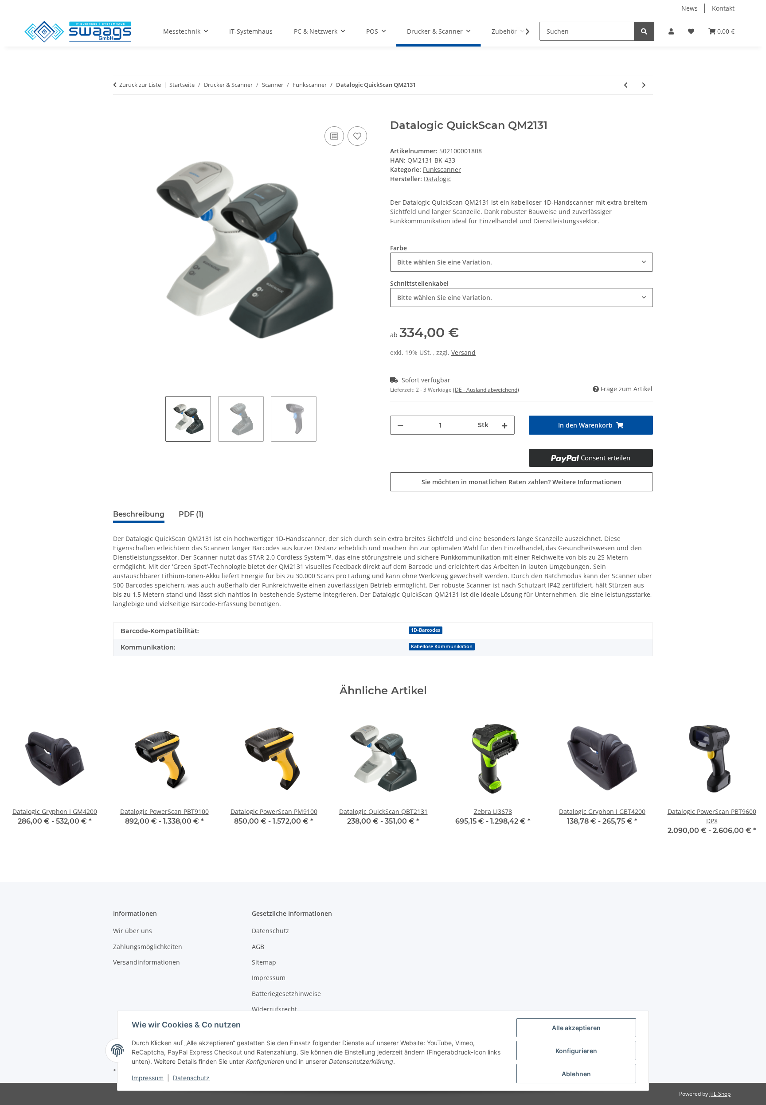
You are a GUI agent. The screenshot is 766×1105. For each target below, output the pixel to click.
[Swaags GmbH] (77, 31)
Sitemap (264, 962)
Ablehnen (576, 1074)
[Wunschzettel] (691, 31)
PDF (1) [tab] (191, 514)
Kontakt (723, 8)
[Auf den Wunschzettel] (357, 136)
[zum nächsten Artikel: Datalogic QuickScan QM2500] (644, 84)
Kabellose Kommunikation (442, 646)
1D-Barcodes (425, 630)
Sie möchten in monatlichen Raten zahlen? (521, 482)
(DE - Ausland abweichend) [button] (486, 389)
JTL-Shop (720, 1093)
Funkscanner (442, 169)
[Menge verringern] (400, 425)
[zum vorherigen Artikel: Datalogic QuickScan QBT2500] (626, 84)
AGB (258, 946)
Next (744, 778)
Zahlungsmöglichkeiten (147, 946)
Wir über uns (132, 930)
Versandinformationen (146, 962)
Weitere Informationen (586, 482)
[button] (671, 31)
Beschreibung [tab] (138, 514)
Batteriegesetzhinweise (286, 993)
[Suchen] (644, 31)
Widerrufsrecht (274, 1009)
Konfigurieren (576, 1050)
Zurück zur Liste (140, 85)
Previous (22, 778)
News (689, 8)
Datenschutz (270, 930)
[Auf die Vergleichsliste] (334, 136)
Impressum (268, 977)
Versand (463, 352)
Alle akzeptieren (576, 1027)
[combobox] (521, 262)
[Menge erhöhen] (504, 425)
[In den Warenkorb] (120, 114)
